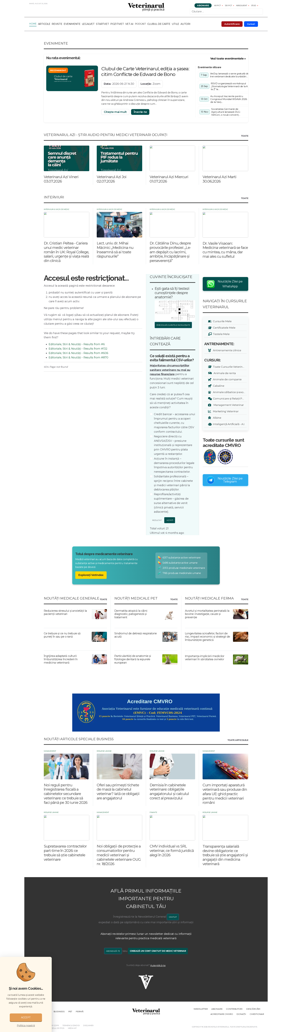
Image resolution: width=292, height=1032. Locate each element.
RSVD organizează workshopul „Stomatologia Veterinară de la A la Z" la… (229, 86)
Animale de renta (224, 373)
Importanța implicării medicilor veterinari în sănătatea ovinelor (204, 657)
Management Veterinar (228, 404)
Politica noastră (26, 1025)
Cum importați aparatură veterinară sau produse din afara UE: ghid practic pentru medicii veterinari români (225, 794)
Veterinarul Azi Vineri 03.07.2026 (61, 179)
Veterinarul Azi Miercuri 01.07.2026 (169, 179)
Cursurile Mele (222, 321)
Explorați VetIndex (91, 575)
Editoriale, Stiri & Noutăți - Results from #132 (78, 348)
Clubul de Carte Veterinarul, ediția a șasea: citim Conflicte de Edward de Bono (145, 71)
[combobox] (226, 12)
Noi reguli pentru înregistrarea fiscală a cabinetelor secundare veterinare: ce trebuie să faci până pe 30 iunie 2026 (65, 794)
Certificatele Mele (223, 327)
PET (70, 1011)
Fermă (79, 1011)
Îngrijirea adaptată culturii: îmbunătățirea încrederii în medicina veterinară (61, 659)
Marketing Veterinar (225, 411)
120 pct (228, 5)
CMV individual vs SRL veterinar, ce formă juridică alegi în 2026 (172, 850)
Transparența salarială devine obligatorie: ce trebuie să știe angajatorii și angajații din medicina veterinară (225, 855)
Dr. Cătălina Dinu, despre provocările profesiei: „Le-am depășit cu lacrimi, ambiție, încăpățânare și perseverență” (170, 252)
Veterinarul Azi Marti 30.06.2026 (219, 179)
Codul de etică (57, 1028)
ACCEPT (26, 1017)
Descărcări (253, 1009)
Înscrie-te (140, 112)
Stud (253, 5)
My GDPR (55, 1025)
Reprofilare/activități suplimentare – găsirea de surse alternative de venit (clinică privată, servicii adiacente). (171, 503)
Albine (216, 417)
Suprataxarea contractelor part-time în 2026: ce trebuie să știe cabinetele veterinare (65, 852)
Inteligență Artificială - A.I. (228, 424)
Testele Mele (220, 334)
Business (59, 1011)
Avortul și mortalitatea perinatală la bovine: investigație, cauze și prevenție (207, 614)
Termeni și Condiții (71, 1025)
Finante (153, 812)
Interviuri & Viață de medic (56, 209)
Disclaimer (88, 1025)
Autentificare (232, 24)
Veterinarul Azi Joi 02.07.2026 (111, 179)
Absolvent (241, 5)
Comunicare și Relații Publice (229, 398)
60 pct (217, 5)
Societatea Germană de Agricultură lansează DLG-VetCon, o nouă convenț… (226, 112)
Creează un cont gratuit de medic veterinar (158, 951)
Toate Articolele (238, 740)
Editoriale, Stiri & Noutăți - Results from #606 (78, 353)
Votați (169, 520)
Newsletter (201, 1009)
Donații (241, 1014)
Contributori (234, 1009)
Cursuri (251, 24)
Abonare (203, 5)
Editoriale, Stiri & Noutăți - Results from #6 (77, 344)
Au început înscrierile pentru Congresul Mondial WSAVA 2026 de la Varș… (228, 99)
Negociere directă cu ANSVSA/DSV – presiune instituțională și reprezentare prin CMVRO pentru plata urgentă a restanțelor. (173, 445)
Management (50, 751)
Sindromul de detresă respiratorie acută (135, 635)
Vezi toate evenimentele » (228, 58)
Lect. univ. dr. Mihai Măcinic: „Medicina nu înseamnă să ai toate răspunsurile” (115, 249)
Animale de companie (227, 379)
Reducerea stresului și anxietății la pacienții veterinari (65, 612)
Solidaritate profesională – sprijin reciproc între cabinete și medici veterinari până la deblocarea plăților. (173, 483)
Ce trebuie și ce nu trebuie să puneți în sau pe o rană (62, 635)
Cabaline (218, 385)
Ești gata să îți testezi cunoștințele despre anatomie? (172, 292)
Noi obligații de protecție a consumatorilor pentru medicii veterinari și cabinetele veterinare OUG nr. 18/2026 (119, 855)
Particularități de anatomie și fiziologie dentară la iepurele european (132, 659)
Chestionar (257, 1014)
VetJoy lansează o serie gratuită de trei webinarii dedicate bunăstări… (229, 75)
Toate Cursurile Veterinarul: (229, 366)
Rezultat (157, 520)
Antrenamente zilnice (226, 350)
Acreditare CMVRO (221, 1014)
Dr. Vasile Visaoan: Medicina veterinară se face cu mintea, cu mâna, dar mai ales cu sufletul (225, 250)
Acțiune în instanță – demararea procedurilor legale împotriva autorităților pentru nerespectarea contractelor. (174, 465)
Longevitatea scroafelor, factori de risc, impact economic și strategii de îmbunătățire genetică (207, 637)
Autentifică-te (158, 965)
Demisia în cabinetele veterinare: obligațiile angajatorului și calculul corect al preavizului (169, 791)
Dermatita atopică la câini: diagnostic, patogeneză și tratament (131, 614)
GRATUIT (173, 917)
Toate (244, 136)
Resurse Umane (104, 751)
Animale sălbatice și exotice (229, 392)
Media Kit (72, 1028)
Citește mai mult (115, 112)
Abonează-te (113, 951)
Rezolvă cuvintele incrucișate (174, 325)
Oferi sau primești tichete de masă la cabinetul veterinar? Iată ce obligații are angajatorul (118, 791)
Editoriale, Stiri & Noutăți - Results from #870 (78, 357)
